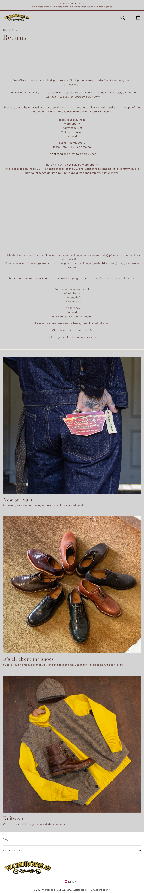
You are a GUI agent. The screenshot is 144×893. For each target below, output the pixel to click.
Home (6, 29)
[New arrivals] (72, 425)
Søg (5, 839)
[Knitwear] (72, 744)
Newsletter (12, 850)
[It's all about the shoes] (72, 584)
